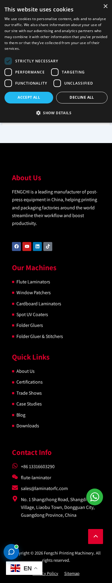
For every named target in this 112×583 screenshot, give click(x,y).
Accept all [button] (29, 97)
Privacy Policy (45, 573)
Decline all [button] (82, 97)
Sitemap (71, 573)
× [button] (105, 6)
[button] (56, 113)
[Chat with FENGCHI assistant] (11, 552)
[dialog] (56, 61)
